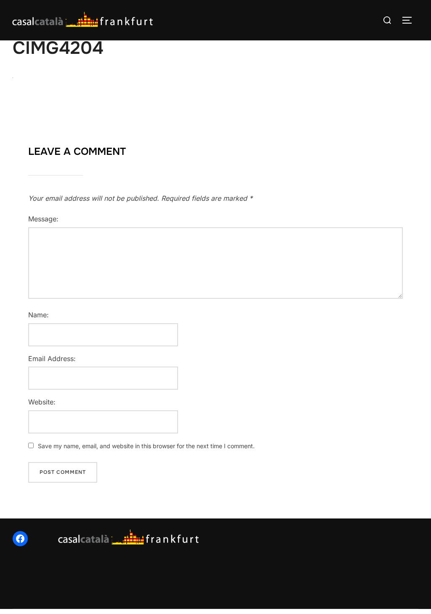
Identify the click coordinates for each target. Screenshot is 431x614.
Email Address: (52, 358)
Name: (38, 315)
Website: (42, 402)
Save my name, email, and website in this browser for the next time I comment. (146, 445)
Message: (43, 219)
